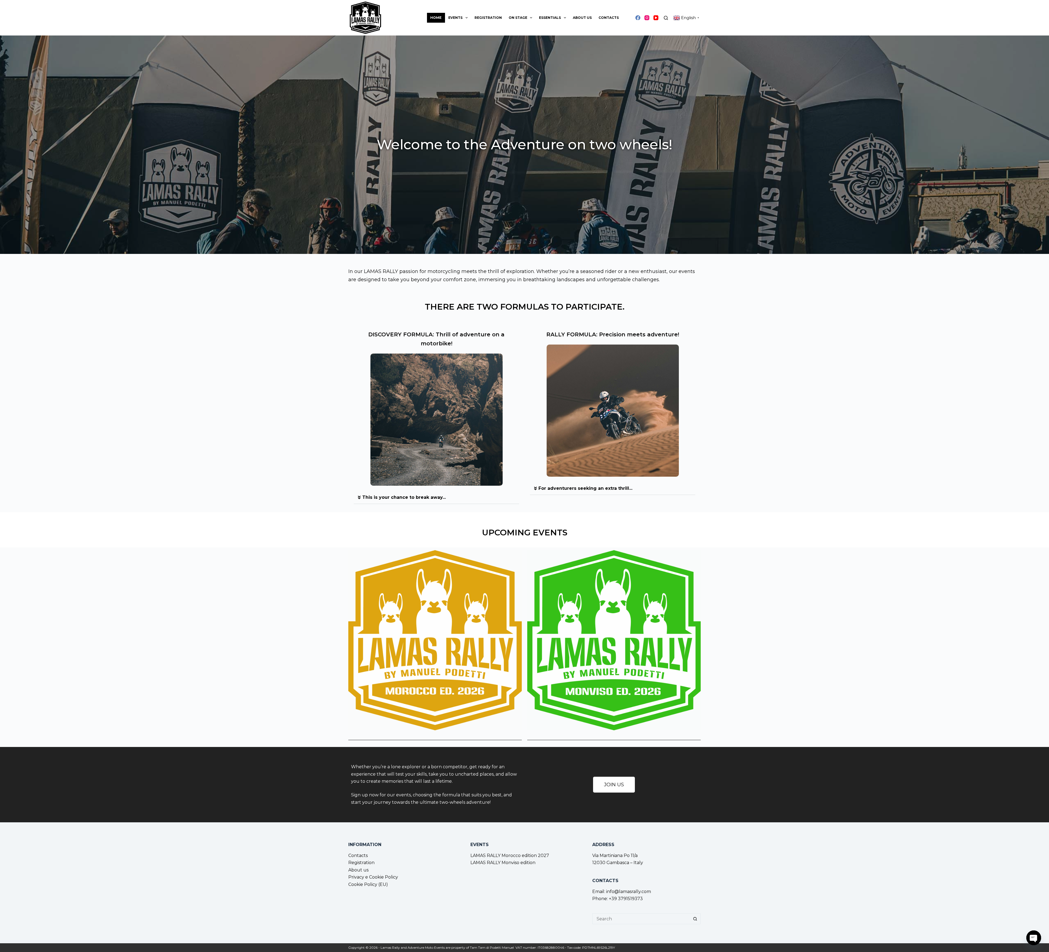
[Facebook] (637, 17)
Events (455, 18)
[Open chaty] (1033, 937)
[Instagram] (646, 17)
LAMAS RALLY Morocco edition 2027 (509, 855)
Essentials (550, 18)
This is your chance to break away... (404, 497)
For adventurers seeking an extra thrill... (585, 488)
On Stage (518, 18)
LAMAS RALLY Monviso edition (502, 862)
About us (582, 18)
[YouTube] (655, 17)
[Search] (666, 18)
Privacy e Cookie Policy (373, 877)
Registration (488, 18)
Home (435, 18)
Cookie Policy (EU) (368, 884)
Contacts (609, 18)
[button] (612, 488)
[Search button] (695, 918)
